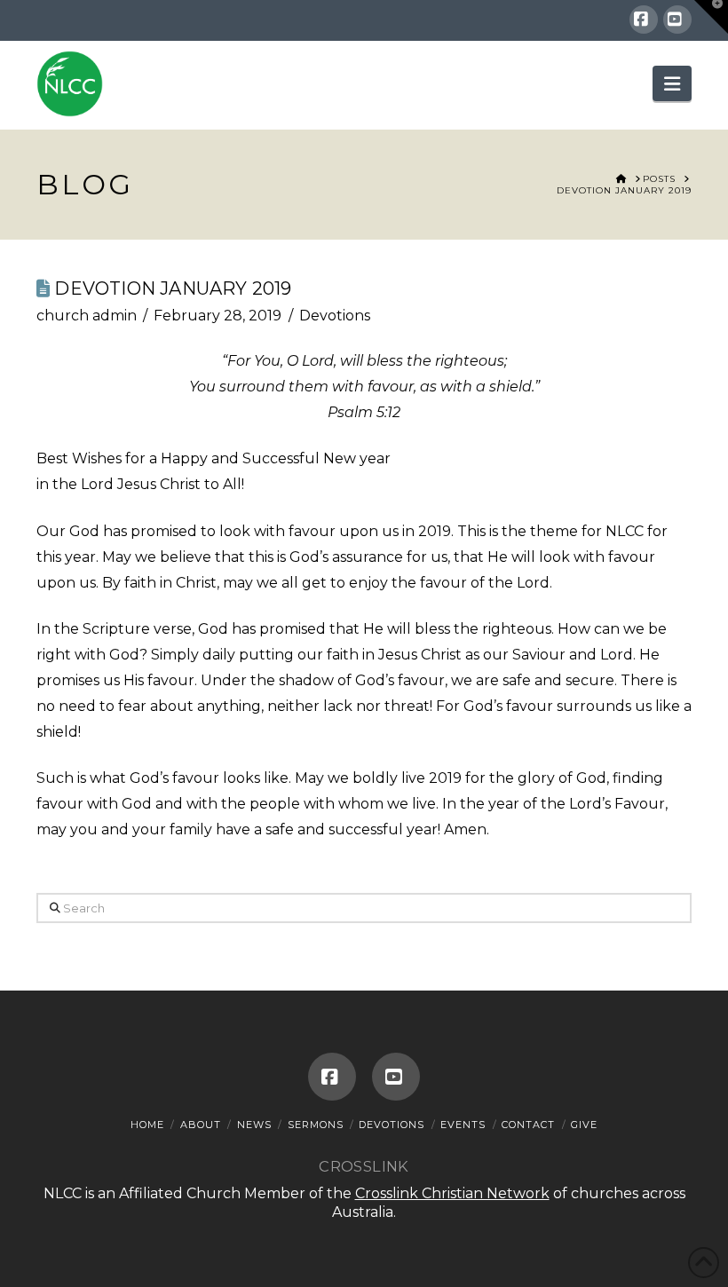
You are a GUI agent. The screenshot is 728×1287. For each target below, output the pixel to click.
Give (584, 1124)
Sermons (316, 1124)
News (254, 1124)
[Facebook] (643, 19)
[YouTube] (677, 19)
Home (147, 1124)
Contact (528, 1124)
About (200, 1124)
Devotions (334, 315)
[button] (672, 83)
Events (463, 1124)
